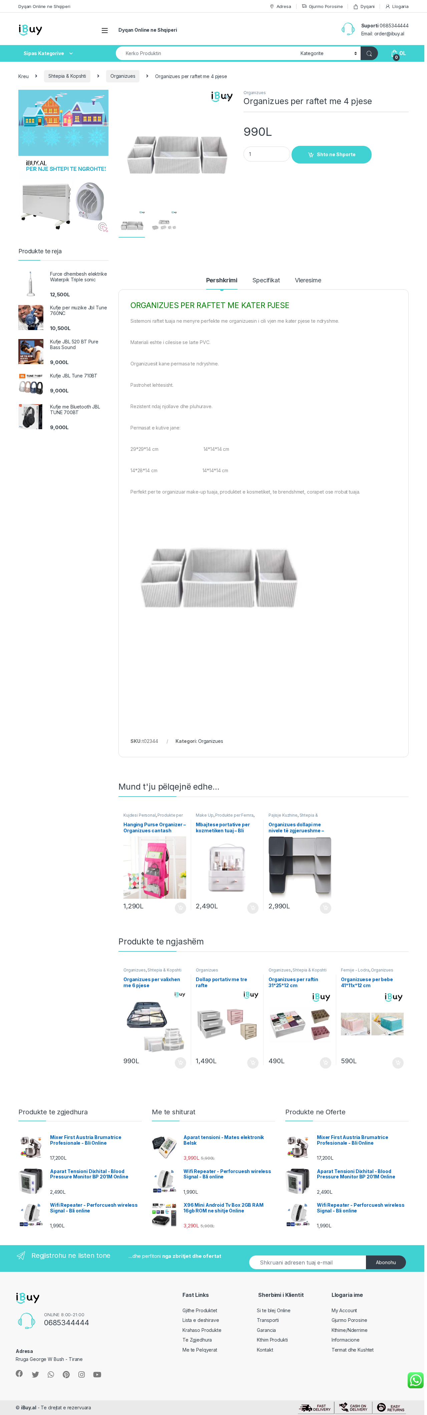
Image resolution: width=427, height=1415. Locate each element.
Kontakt (265, 1350)
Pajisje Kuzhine (283, 815)
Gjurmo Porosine (326, 6)
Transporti (268, 1320)
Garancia (266, 1330)
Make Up (204, 815)
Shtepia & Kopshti (67, 76)
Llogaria (400, 6)
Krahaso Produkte (202, 1330)
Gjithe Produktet (199, 1310)
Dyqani (368, 6)
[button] (227, 97)
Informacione (346, 1340)
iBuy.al (28, 1407)
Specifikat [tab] (266, 280)
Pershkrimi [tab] (222, 280)
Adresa (284, 6)
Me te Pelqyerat (199, 1350)
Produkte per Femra (234, 815)
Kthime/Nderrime (350, 1330)
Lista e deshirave (200, 1320)
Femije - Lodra (355, 969)
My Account (344, 1310)
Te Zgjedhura (197, 1340)
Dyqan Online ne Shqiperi (44, 6)
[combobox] (206, 53)
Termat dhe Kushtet (353, 1350)
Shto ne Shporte (336, 154)
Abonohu (386, 1262)
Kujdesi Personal (139, 815)
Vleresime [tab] (308, 280)
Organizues (122, 76)
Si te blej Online (274, 1310)
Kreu (23, 76)
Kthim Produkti (272, 1340)
